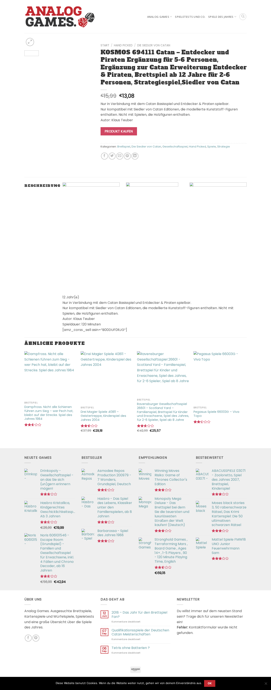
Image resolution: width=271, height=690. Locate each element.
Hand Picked (123, 45)
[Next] (87, 48)
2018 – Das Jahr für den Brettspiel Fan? (139, 614)
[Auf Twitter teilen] (112, 156)
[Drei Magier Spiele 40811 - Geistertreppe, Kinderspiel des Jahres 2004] (107, 377)
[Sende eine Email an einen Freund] (119, 156)
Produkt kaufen (119, 131)
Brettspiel (123, 146)
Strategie (223, 146)
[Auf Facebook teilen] (104, 156)
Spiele (211, 146)
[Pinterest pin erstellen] (127, 156)
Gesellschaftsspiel (175, 146)
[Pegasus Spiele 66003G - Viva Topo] (220, 377)
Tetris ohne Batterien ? (131, 648)
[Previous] (31, 48)
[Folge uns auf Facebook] (28, 638)
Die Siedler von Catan (153, 45)
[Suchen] (242, 16)
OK (210, 683)
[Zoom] (30, 42)
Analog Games (158, 17)
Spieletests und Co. (190, 17)
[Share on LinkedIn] (134, 156)
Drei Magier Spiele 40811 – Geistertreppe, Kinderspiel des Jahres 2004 (103, 416)
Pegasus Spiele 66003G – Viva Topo (216, 414)
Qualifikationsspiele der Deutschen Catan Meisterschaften (140, 632)
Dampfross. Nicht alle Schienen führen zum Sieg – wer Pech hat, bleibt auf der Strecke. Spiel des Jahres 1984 (48, 413)
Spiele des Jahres (220, 17)
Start (105, 45)
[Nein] (266, 684)
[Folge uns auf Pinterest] (35, 638)
